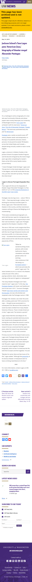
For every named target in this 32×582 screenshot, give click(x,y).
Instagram (13, 561)
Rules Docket (24, 570)
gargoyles (25, 356)
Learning (22, 34)
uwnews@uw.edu (6, 27)
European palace (20, 265)
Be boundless (16, 551)
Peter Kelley (5, 58)
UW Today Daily (8, 509)
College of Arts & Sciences (15, 382)
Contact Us (17, 567)
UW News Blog (9, 415)
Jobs (24, 567)
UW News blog (20, 36)
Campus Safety (7, 570)
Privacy (9, 572)
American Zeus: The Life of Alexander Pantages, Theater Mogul (16, 127)
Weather (6, 451)
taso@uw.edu (14, 370)
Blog (6, 423)
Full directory (5, 460)
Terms (15, 572)
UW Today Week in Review (11, 513)
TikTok (25, 561)
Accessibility (8, 567)
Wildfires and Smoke (10, 456)
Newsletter (22, 572)
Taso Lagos (19, 123)
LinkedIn (19, 561)
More (3, 498)
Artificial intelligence (10, 454)
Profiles (4, 36)
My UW (16, 570)
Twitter (10, 561)
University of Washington (3, 1)
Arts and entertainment (9, 34)
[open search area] (24, 1)
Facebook (7, 561)
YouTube (16, 561)
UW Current (7, 516)
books (6, 382)
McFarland (10, 132)
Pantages (5, 135)
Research (12, 36)
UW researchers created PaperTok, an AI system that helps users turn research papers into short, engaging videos (19, 489)
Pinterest (22, 561)
